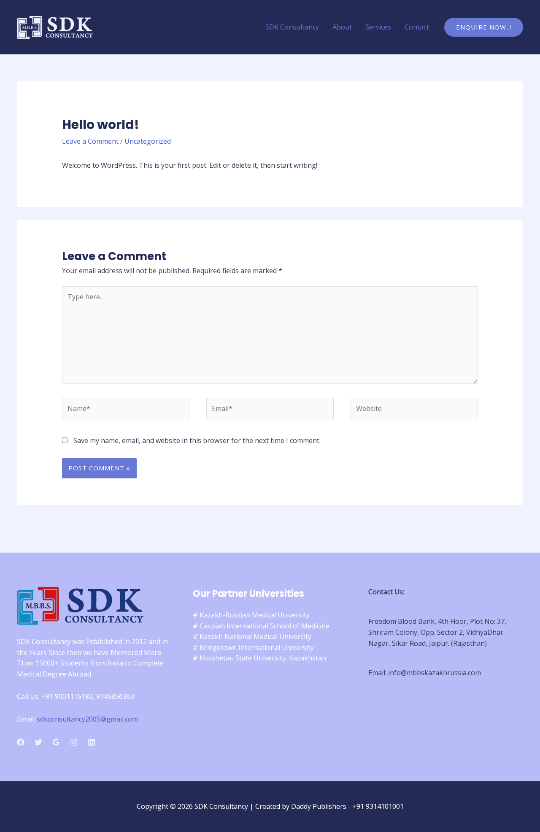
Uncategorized (147, 141)
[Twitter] (38, 742)
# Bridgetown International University (253, 647)
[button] (483, 27)
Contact (417, 27)
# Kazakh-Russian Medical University (251, 615)
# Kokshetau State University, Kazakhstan (259, 658)
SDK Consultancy (292, 27)
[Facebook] (20, 742)
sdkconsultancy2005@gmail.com (87, 719)
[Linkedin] (91, 742)
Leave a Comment (90, 141)
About (342, 27)
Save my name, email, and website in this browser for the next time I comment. (197, 440)
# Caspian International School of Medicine (261, 626)
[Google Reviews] (56, 742)
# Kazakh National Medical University (252, 636)
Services (378, 27)
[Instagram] (74, 742)
